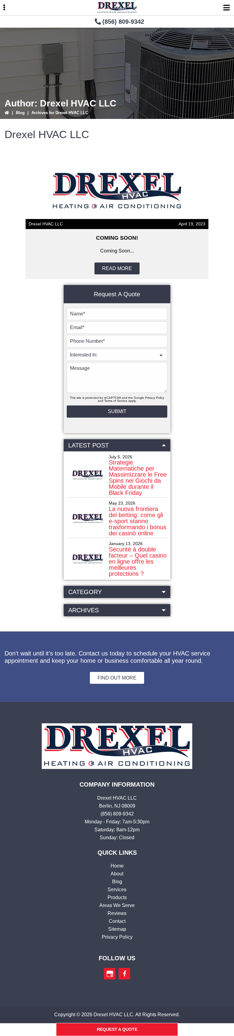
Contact (117, 921)
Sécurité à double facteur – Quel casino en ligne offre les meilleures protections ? (138, 561)
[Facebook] (124, 973)
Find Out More (117, 677)
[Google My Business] (109, 973)
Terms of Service (115, 400)
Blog (20, 112)
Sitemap (117, 929)
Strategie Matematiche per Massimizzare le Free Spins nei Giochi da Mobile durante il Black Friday (138, 477)
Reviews (117, 913)
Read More (117, 268)
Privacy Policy (154, 397)
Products (117, 897)
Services (117, 889)
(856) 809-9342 (123, 21)
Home (117, 865)
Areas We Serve (117, 905)
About (117, 873)
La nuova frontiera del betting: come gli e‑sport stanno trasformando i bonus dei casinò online (137, 521)
